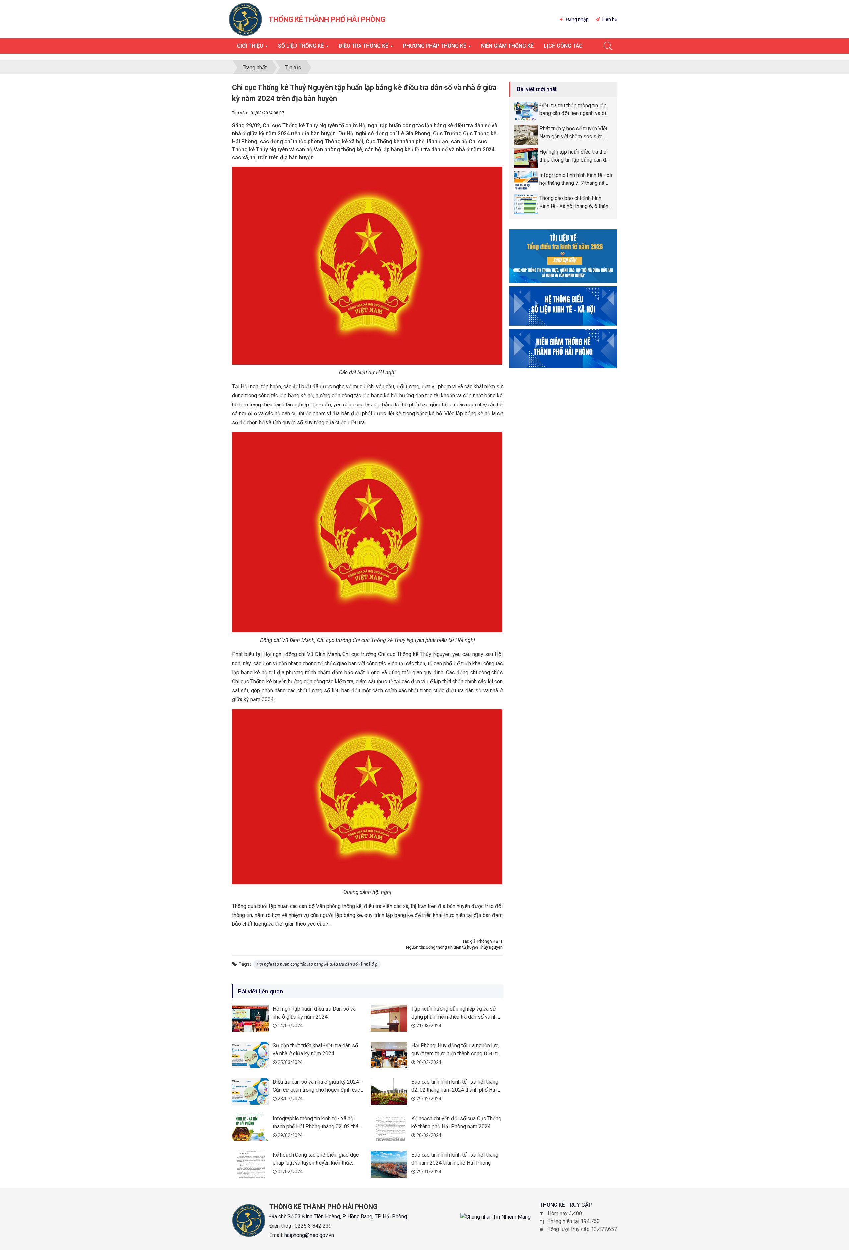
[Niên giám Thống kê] (563, 348)
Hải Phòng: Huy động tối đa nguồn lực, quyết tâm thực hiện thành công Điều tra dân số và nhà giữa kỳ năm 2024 (456, 1053)
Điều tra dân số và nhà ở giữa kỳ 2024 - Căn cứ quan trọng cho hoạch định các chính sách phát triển (317, 1090)
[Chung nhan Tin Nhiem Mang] (495, 1217)
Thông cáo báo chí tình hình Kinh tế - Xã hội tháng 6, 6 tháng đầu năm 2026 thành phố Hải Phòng (575, 202)
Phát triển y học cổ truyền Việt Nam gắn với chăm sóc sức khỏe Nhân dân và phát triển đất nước (575, 133)
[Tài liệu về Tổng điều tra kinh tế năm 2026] (563, 256)
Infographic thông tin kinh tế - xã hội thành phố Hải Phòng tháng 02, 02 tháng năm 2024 (318, 1126)
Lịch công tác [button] (563, 46)
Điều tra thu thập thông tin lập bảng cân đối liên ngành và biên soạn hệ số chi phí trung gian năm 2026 (575, 109)
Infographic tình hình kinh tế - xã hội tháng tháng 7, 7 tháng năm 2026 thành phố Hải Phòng (575, 179)
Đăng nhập (577, 19)
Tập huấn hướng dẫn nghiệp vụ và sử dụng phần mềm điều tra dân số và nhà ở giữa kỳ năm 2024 (455, 1017)
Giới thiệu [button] (251, 46)
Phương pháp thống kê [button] (435, 46)
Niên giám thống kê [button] (507, 46)
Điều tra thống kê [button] (364, 46)
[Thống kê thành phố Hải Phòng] (245, 19)
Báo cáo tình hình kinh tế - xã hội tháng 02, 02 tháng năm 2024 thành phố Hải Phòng (454, 1090)
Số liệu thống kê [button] (301, 46)
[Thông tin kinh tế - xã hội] (563, 305)
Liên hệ (609, 19)
